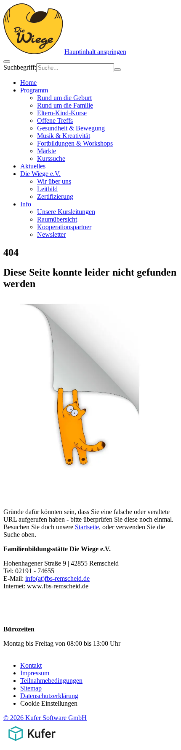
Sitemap (31, 688)
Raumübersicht (57, 219)
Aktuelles (32, 166)
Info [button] (25, 204)
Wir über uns (54, 181)
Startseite (87, 527)
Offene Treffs (55, 120)
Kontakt (31, 665)
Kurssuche (51, 158)
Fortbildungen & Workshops (75, 143)
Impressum (34, 673)
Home (28, 82)
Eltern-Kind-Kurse (62, 112)
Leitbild (47, 188)
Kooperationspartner (64, 226)
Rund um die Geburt (64, 97)
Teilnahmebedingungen (51, 680)
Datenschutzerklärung (49, 695)
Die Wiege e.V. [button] (40, 173)
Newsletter (51, 234)
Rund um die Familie (65, 105)
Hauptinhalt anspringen (95, 51)
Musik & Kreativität (63, 135)
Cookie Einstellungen (48, 703)
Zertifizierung (55, 196)
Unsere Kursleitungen (66, 211)
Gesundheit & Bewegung (71, 128)
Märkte (46, 150)
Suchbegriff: (19, 67)
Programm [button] (34, 90)
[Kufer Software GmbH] (31, 742)
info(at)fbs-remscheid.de (57, 578)
